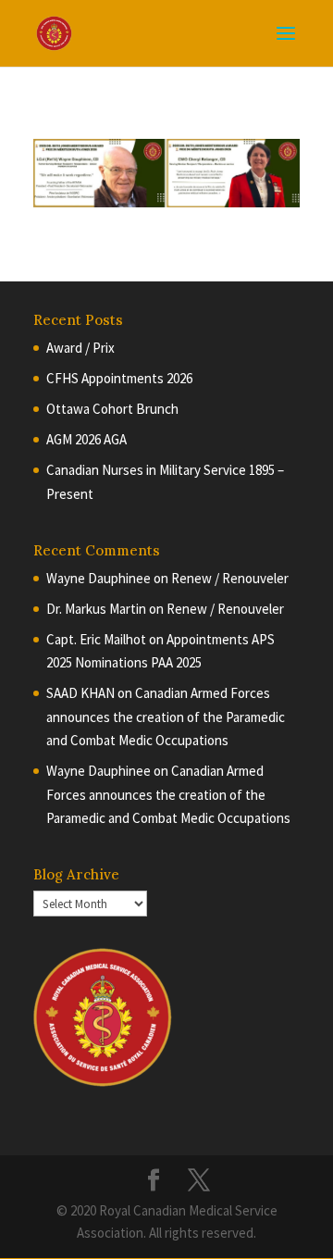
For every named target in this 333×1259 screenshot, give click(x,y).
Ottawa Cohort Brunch (112, 409)
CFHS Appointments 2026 (119, 378)
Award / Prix (80, 347)
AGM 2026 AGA (86, 439)
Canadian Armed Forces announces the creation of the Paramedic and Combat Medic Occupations (165, 716)
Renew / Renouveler (230, 578)
